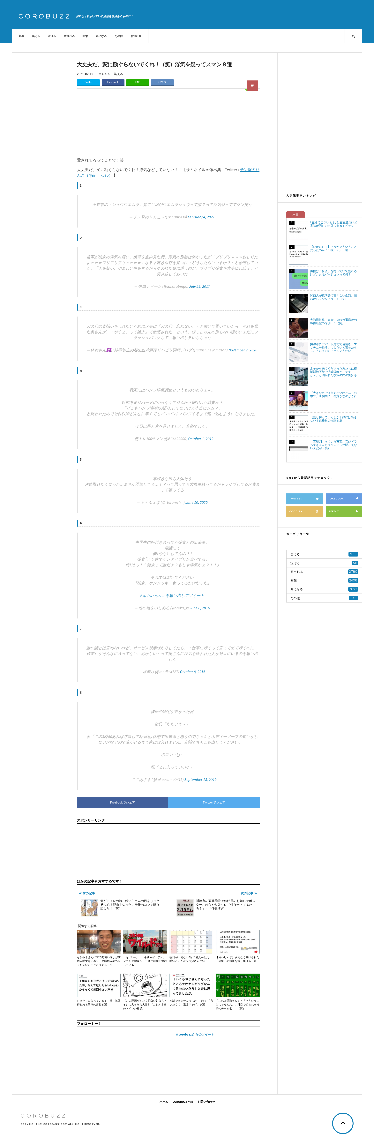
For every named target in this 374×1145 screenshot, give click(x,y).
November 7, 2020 (242, 350)
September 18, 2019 (200, 779)
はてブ (162, 82)
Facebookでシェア (122, 802)
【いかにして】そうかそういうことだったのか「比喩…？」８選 (333, 248)
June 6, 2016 (200, 607)
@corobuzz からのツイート (195, 1034)
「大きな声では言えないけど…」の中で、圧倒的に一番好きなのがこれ (333, 394)
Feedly (334, 511)
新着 (21, 36)
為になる (101, 36)
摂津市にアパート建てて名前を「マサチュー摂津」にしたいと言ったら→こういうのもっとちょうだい (333, 347)
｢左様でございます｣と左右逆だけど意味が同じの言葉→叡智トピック (333, 224)
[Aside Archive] (252, 85)
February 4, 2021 (201, 216)
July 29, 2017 (199, 286)
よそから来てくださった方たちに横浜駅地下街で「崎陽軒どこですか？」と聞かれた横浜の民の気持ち (333, 372)
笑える (36, 36)
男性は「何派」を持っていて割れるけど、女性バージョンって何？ (333, 272)
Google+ (295, 511)
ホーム (164, 1101)
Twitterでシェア (214, 802)
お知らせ (136, 36)
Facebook (113, 82)
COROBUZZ (45, 16)
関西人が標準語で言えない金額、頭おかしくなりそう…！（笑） (333, 297)
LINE (137, 82)
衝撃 (85, 36)
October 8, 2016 (192, 671)
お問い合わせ (206, 1101)
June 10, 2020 (196, 502)
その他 (119, 36)
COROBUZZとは (183, 1101)
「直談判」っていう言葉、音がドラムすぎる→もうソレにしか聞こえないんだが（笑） (333, 445)
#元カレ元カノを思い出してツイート (172, 595)
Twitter (88, 82)
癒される (69, 36)
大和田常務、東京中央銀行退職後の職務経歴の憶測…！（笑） (333, 321)
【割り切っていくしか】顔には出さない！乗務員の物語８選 (333, 418)
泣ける (52, 36)
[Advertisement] (168, 122)
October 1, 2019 (200, 438)
